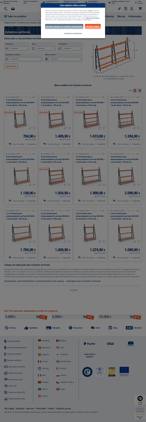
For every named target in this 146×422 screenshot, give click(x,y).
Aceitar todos (93, 26)
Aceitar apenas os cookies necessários (64, 26)
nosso (90, 10)
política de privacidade (92, 18)
